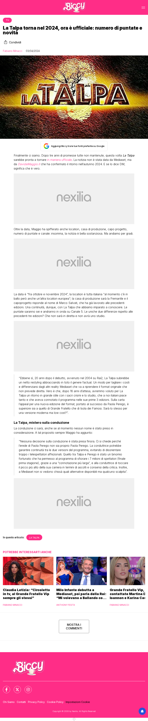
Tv (7, 20)
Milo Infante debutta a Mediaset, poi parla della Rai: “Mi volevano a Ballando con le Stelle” (81, 594)
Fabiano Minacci (12, 50)
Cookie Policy (55, 701)
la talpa (34, 537)
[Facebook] (4, 687)
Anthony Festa (65, 605)
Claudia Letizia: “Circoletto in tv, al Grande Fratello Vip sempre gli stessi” (26, 594)
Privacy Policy (36, 701)
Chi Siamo (9, 701)
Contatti (21, 701)
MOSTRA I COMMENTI (74, 626)
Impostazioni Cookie (78, 701)
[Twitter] (15, 687)
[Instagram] (26, 687)
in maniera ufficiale (59, 160)
